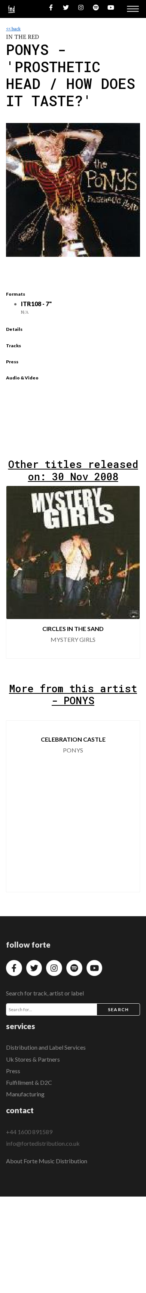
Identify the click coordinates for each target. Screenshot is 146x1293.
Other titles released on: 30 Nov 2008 (73, 470)
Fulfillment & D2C (29, 1082)
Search (118, 1009)
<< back (13, 28)
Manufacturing (25, 1093)
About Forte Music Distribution (46, 1160)
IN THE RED (22, 37)
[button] (128, 572)
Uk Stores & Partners (33, 1059)
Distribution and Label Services (46, 1047)
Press (13, 1070)
